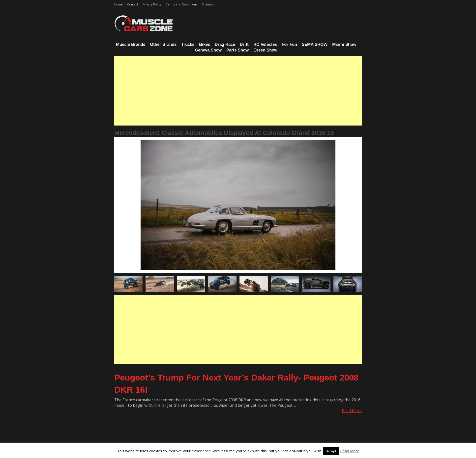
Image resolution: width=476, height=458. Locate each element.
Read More (352, 410)
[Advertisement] (238, 91)
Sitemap (208, 4)
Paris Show (237, 50)
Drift (244, 44)
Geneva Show (208, 50)
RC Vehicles (265, 44)
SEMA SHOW (314, 44)
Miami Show (344, 44)
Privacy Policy (152, 4)
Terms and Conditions (182, 4)
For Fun (289, 44)
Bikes (204, 44)
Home (118, 4)
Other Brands (163, 44)
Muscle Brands (130, 44)
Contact (132, 4)
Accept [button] (331, 451)
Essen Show (265, 50)
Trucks (187, 44)
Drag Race (225, 44)
